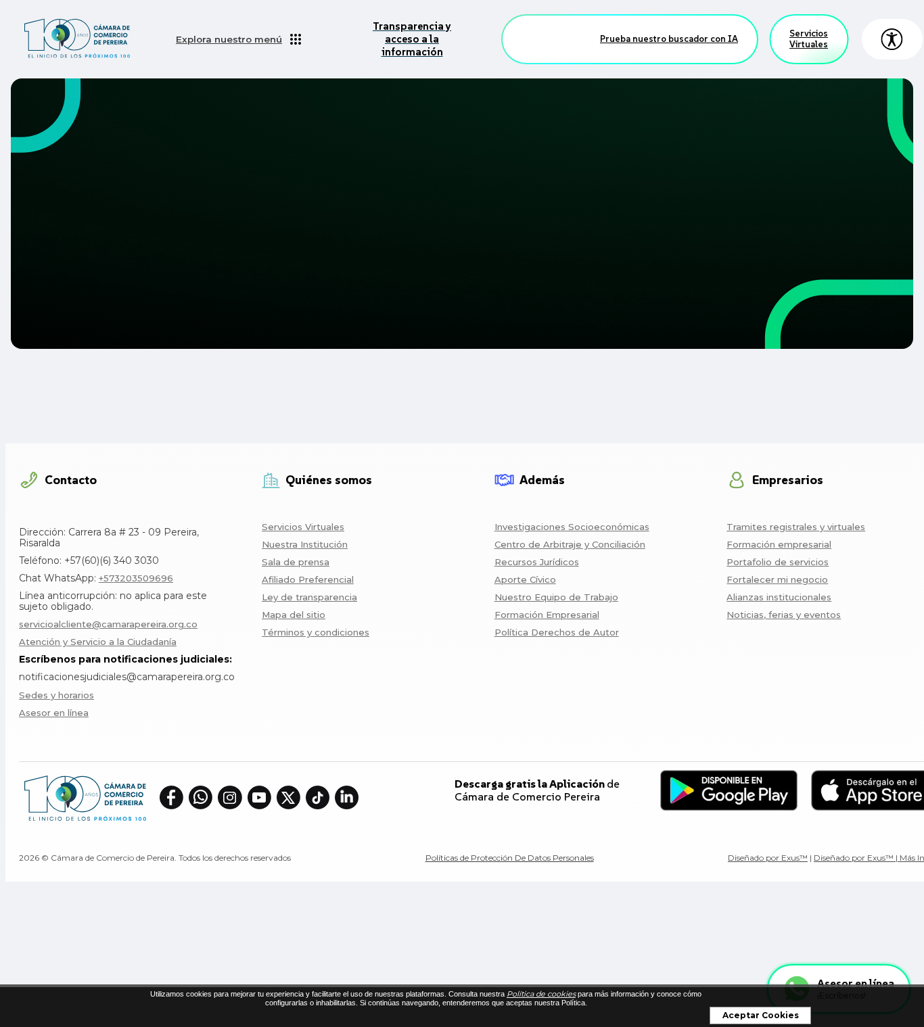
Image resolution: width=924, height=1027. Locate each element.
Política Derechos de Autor (556, 632)
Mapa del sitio (293, 614)
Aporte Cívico (525, 579)
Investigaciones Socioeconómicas (571, 526)
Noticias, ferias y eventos (783, 614)
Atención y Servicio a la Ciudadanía (98, 641)
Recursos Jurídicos (536, 561)
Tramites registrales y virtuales (795, 526)
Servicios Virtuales (808, 39)
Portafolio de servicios (777, 561)
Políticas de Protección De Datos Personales (509, 858)
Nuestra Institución (305, 544)
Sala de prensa (295, 561)
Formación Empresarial (546, 614)
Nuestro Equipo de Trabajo (556, 597)
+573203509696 (136, 578)
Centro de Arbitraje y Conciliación (569, 544)
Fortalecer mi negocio (777, 579)
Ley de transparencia (309, 597)
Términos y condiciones (315, 632)
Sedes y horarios (56, 695)
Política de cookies (541, 994)
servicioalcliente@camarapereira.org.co (108, 624)
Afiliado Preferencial (308, 579)
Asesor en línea (54, 712)
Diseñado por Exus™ (768, 858)
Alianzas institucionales (778, 597)
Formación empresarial (778, 544)
